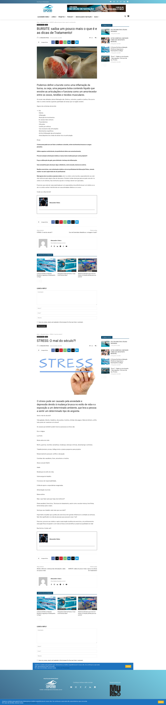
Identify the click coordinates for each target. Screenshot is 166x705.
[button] (125, 16)
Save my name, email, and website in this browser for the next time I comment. (61, 322)
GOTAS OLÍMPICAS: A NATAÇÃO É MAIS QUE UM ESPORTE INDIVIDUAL (119, 39)
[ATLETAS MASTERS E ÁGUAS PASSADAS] (105, 32)
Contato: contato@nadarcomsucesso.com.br (51, 689)
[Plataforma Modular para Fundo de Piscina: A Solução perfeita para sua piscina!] (87, 265)
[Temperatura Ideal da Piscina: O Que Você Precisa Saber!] (66, 265)
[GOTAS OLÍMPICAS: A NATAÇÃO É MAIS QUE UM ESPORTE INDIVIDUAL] (105, 40)
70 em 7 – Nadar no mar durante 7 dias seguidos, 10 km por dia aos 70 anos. (119, 58)
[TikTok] (63, 246)
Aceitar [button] (161, 702)
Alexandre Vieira (45, 22)
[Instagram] (114, 1)
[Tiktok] (120, 1)
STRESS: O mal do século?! (44, 232)
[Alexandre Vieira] (38, 38)
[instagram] (40, 213)
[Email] (73, 42)
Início (38, 22)
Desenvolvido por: (115, 682)
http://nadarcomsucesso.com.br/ (58, 243)
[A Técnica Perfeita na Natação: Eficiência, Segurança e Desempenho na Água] (46, 265)
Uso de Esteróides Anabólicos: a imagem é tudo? (83, 232)
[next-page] (41, 281)
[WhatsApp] (65, 42)
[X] (57, 42)
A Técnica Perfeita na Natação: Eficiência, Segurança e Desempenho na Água (46, 275)
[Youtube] (110, 1)
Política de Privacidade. (30, 703)
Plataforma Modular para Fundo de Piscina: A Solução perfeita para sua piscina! (87, 275)
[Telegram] (127, 1)
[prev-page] (38, 281)
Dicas (46, 24)
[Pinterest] (61, 42)
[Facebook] (117, 1)
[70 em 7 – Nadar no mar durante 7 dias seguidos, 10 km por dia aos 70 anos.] (105, 59)
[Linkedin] (124, 1)
